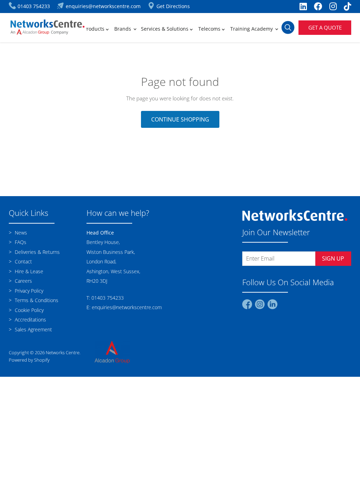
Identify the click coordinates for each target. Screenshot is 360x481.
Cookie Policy (28, 310)
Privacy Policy (28, 290)
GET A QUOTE (325, 27)
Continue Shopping (180, 119)
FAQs (19, 242)
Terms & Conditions (35, 300)
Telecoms (210, 28)
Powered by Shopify (29, 360)
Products (95, 28)
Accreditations (29, 319)
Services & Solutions (165, 28)
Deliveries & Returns (36, 252)
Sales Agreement (32, 329)
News (20, 232)
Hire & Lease (28, 271)
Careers (22, 280)
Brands (123, 28)
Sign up (333, 258)
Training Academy (252, 28)
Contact (22, 261)
